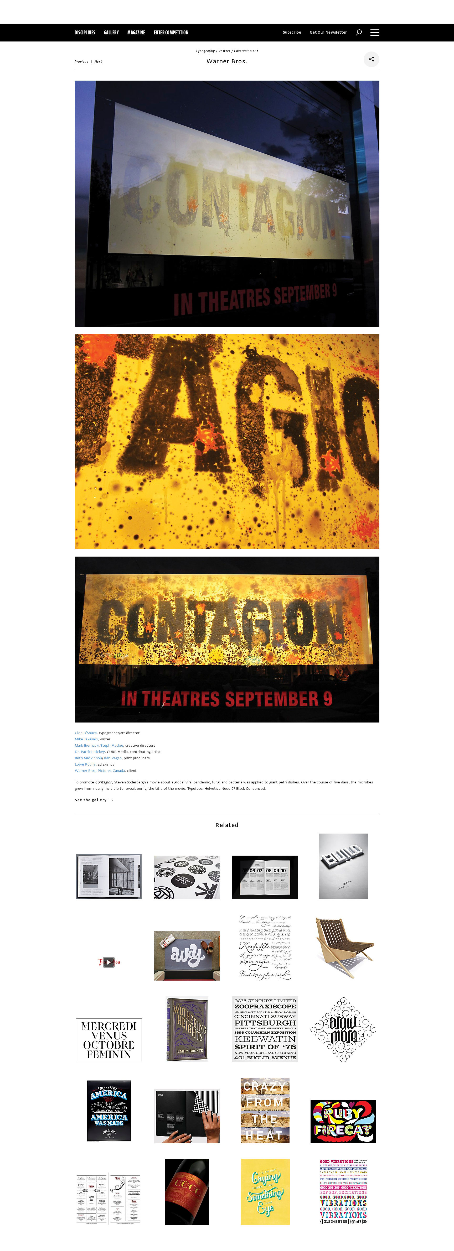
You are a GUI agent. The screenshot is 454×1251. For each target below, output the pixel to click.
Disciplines (85, 32)
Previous (81, 62)
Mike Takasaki (86, 739)
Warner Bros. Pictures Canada (100, 770)
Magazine (136, 32)
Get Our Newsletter (328, 32)
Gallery (111, 32)
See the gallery (91, 800)
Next (98, 62)
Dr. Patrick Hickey (90, 751)
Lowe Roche (85, 764)
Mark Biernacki (87, 745)
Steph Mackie (112, 745)
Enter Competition (171, 32)
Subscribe (292, 32)
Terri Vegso (112, 758)
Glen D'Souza (86, 732)
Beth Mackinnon (88, 758)
